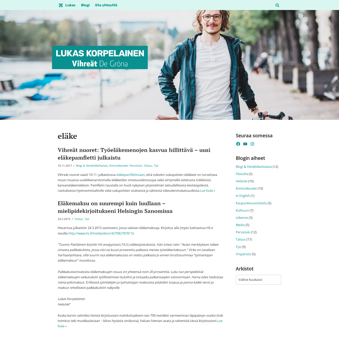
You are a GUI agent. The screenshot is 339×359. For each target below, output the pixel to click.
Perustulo (135, 165)
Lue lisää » (207, 190)
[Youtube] (245, 144)
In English (243, 196)
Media (240, 225)
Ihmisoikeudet (118, 165)
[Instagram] (252, 144)
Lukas (70, 5)
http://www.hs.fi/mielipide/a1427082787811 (100, 233)
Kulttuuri (242, 210)
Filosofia (242, 174)
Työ (156, 165)
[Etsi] (277, 5)
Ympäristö (243, 254)
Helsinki (241, 181)
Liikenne (242, 217)
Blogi (85, 5)
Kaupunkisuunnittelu (251, 203)
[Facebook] (238, 144)
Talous (148, 165)
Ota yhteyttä (106, 5)
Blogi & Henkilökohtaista (92, 165)
